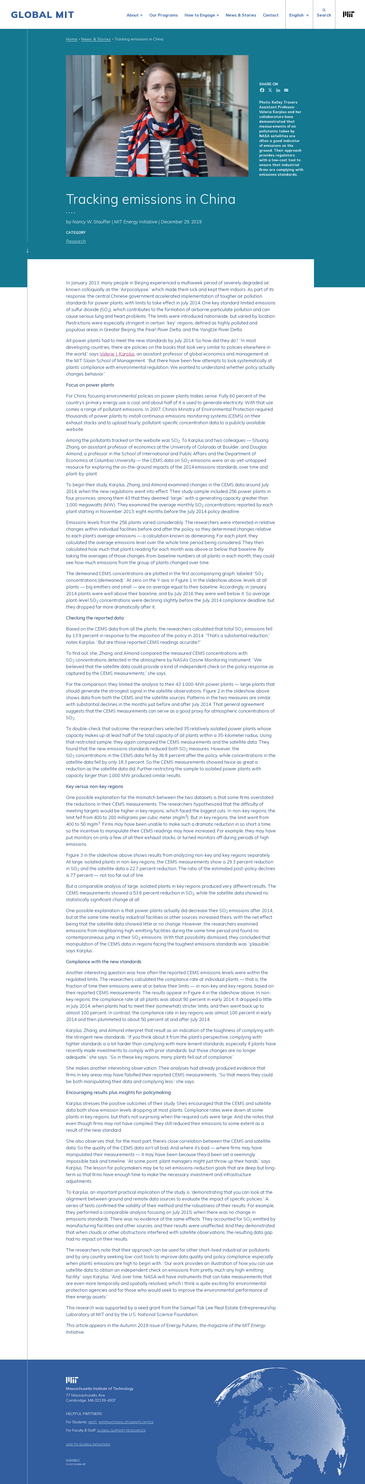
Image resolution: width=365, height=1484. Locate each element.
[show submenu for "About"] (141, 15)
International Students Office (126, 1422)
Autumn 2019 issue (140, 1325)
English (296, 15)
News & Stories (241, 15)
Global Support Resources (121, 1430)
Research (76, 241)
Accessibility (73, 1460)
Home (71, 39)
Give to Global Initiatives (88, 1444)
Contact (271, 15)
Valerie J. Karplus (117, 354)
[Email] (285, 90)
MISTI (92, 1422)
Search (324, 14)
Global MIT (43, 14)
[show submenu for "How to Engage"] (218, 15)
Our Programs (163, 15)
